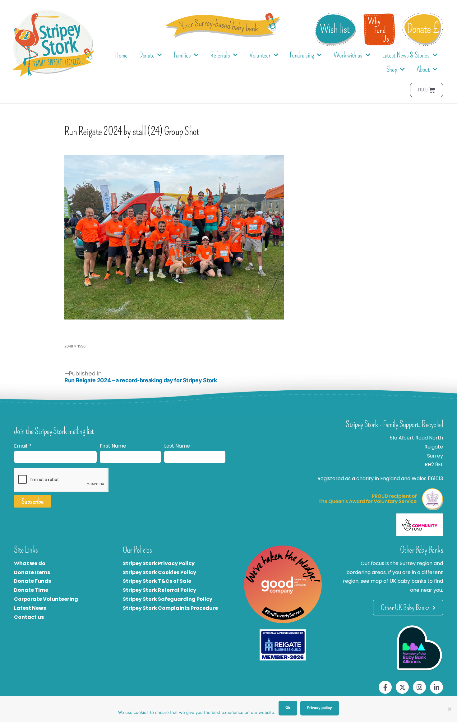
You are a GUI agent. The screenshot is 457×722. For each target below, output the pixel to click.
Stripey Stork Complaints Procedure (170, 608)
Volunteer (259, 55)
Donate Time (31, 590)
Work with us (348, 55)
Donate (146, 55)
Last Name (177, 445)
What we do (29, 563)
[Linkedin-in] (436, 687)
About (423, 69)
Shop (391, 69)
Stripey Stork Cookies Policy (159, 572)
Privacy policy (319, 708)
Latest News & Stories (406, 55)
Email (21, 445)
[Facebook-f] (385, 687)
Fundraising (302, 55)
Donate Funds (32, 581)
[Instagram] (419, 687)
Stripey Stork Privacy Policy (159, 563)
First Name (113, 445)
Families (182, 55)
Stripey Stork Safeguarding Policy (167, 599)
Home (121, 55)
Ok (287, 708)
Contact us (29, 617)
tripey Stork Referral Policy (161, 590)
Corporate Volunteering (46, 599)
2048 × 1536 (74, 346)
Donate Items (32, 572)
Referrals (220, 55)
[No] (449, 709)
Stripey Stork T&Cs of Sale (157, 581)
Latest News (30, 608)
